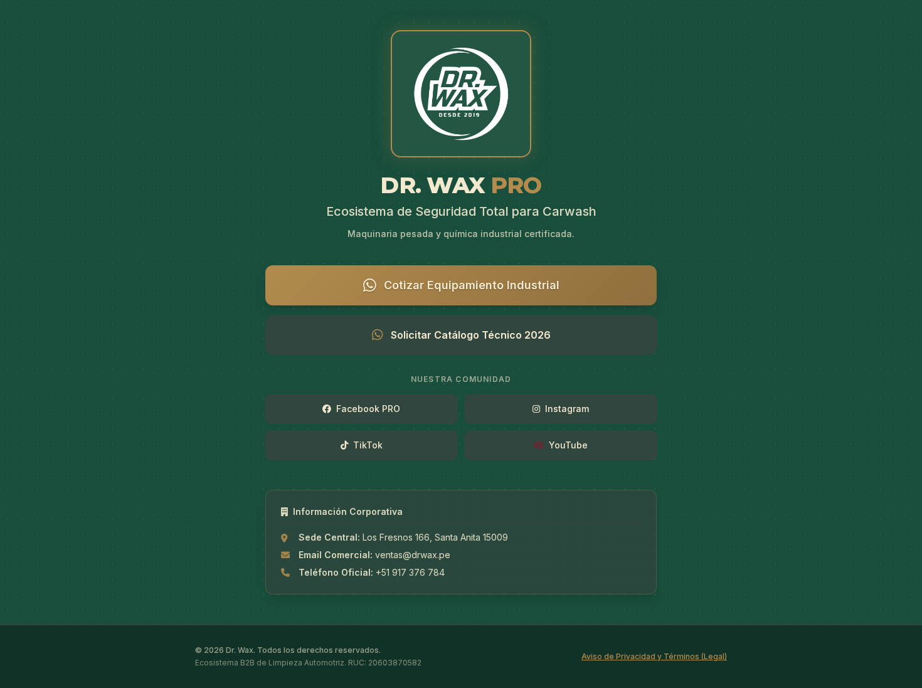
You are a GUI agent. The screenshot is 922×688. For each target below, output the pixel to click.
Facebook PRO (368, 408)
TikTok (368, 445)
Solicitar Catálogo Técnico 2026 (471, 335)
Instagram (567, 408)
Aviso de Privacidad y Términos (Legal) (654, 656)
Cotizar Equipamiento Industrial (471, 285)
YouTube (568, 445)
